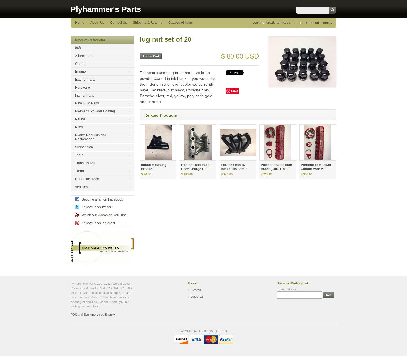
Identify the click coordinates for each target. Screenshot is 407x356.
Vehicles (81, 187)
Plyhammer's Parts (106, 9)
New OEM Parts (87, 103)
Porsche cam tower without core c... (316, 167)
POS (74, 314)
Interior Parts (84, 95)
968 (78, 48)
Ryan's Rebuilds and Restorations (90, 137)
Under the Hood (87, 179)
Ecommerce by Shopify (99, 314)
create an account (279, 23)
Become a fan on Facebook (102, 199)
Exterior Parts (85, 79)
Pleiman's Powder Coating (95, 111)
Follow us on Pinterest (98, 223)
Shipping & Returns (147, 23)
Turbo (79, 171)
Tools (79, 155)
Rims (79, 127)
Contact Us (118, 23)
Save (234, 91)
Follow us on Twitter (96, 207)
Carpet (80, 64)
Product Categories (90, 40)
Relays (80, 119)
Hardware (82, 87)
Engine (80, 71)
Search (196, 290)
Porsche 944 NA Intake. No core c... (235, 167)
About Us (97, 23)
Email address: (287, 289)
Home (79, 23)
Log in (257, 23)
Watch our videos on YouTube (104, 215)
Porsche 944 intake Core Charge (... (196, 167)
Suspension (84, 147)
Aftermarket (83, 56)
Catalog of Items (180, 23)
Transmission (85, 163)
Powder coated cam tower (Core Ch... (276, 167)
